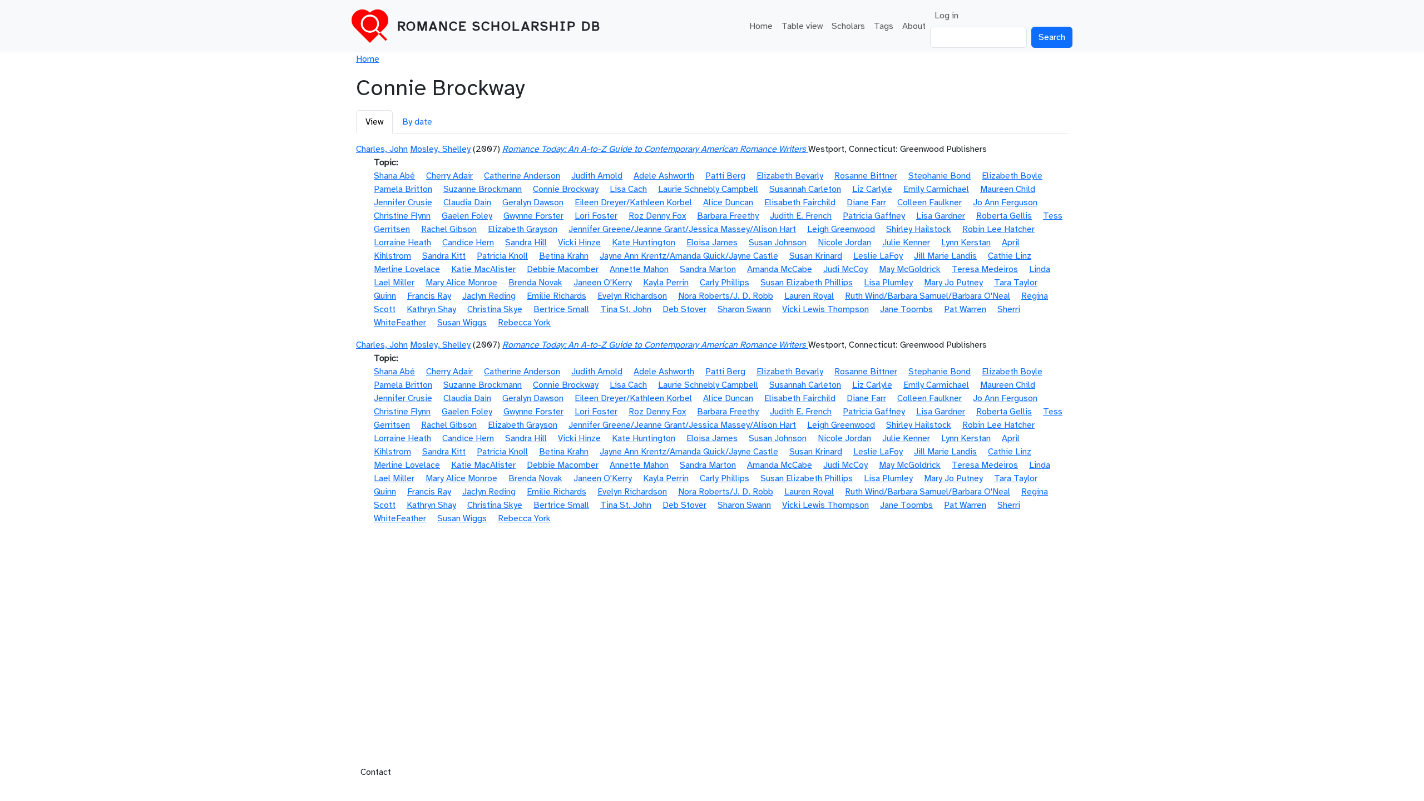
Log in (946, 15)
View (374, 121)
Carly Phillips (724, 282)
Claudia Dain (467, 202)
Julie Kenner (906, 242)
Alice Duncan (728, 202)
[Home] (374, 26)
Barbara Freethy (728, 215)
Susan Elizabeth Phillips (806, 282)
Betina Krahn (564, 255)
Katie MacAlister (483, 269)
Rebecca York (524, 322)
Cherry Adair (449, 175)
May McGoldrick (910, 269)
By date (417, 121)
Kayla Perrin (666, 282)
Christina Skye (494, 309)
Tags (883, 26)
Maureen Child (1007, 189)
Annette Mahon (639, 269)
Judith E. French (801, 215)
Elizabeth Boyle (1012, 175)
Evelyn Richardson (632, 295)
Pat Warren (965, 309)
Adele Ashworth (664, 175)
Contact (375, 772)
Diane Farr (866, 202)
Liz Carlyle (872, 189)
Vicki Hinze (579, 242)
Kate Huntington (643, 242)
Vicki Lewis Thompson (825, 309)
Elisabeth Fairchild (799, 202)
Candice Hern (468, 242)
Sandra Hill (526, 242)
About (914, 26)
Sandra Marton (708, 269)
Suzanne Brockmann (482, 189)
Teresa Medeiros (985, 269)
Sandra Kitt (444, 255)
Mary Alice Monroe (461, 282)
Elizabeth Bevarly (789, 175)
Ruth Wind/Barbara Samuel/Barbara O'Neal (927, 295)
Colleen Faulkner (929, 202)
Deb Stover (684, 309)
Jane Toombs (906, 309)
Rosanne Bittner (865, 175)
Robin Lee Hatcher (998, 229)
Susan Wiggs (462, 322)
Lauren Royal (809, 295)
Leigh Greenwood (841, 229)
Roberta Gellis (1004, 215)
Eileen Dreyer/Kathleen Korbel (633, 202)
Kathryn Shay (431, 309)
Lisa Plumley (888, 282)
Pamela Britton (403, 189)
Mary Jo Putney (953, 282)
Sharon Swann (744, 309)
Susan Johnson (778, 242)
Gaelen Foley (467, 215)
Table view (802, 26)
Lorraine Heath (402, 242)
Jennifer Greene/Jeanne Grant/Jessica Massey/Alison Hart (682, 229)
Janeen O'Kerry (602, 282)
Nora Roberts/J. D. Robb (725, 295)
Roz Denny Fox (657, 215)
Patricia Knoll (502, 255)
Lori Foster (596, 215)
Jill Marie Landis (945, 255)
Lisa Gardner (940, 215)
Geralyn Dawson (532, 202)
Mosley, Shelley (440, 149)
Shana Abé (394, 175)
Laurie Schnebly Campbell (708, 189)
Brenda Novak (535, 282)
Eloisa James (712, 242)
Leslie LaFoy (878, 255)
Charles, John (382, 149)
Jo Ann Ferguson (1005, 202)
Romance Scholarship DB (499, 26)
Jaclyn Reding (489, 295)
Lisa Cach (628, 189)
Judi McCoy (845, 269)
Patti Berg (725, 175)
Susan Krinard (815, 255)
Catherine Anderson (522, 175)
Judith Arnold (596, 175)
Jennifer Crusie (403, 202)
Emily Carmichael (936, 189)
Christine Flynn (402, 215)
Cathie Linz (1009, 255)
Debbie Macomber (563, 269)
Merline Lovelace (407, 269)
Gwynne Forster (533, 215)
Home (761, 26)
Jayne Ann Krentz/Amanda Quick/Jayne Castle (689, 255)
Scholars (848, 26)
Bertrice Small (561, 309)
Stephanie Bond (939, 175)
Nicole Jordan (844, 242)
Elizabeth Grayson (522, 229)
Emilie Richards (556, 295)
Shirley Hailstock (918, 229)
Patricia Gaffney (874, 215)
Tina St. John (625, 309)
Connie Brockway (566, 189)
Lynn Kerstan (966, 242)
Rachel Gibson (449, 229)
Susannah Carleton (805, 189)
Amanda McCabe (779, 269)
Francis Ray (429, 295)
